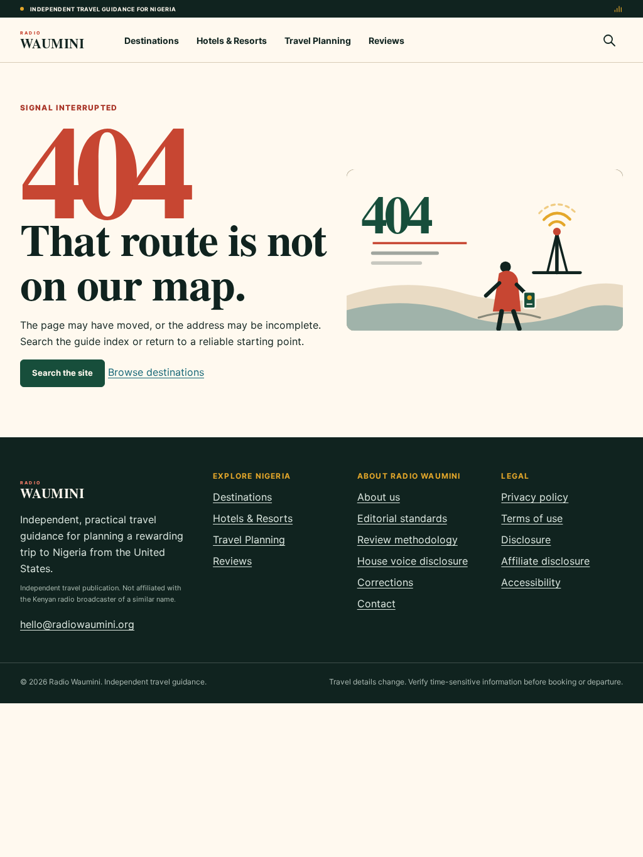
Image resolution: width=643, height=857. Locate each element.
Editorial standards (402, 518)
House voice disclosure (412, 561)
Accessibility (531, 582)
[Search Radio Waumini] (609, 40)
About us (378, 497)
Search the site (62, 373)
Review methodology (407, 539)
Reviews (386, 40)
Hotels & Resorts (232, 40)
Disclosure (526, 539)
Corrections (385, 582)
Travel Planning (317, 40)
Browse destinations (156, 372)
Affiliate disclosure (545, 561)
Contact (376, 603)
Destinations (151, 40)
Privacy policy (534, 497)
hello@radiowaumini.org (77, 624)
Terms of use (532, 518)
